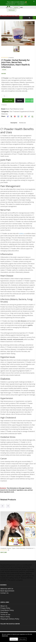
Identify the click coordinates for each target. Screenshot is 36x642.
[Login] (11, 7)
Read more (5, 636)
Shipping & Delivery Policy (9, 619)
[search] (29, 17)
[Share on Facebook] (8, 116)
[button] (29, 100)
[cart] (6, 7)
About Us (3, 606)
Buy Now (19, 100)
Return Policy (5, 617)
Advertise (16, 7)
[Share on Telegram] (29, 116)
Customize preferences (14, 639)
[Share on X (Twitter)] (11, 116)
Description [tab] (14, 122)
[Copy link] (32, 116)
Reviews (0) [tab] (22, 122)
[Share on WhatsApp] (22, 116)
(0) (8, 550)
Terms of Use (5, 615)
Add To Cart (9, 100)
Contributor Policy (7, 610)
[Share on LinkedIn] (18, 116)
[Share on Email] (25, 116)
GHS (21, 7)
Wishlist (4, 105)
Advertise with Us (6, 589)
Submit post (11, 10)
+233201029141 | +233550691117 (17, 4)
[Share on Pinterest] (15, 116)
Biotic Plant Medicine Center (15, 109)
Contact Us (4, 593)
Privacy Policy (5, 608)
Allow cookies (22, 639)
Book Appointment (7, 591)
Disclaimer (4, 612)
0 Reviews (11, 57)
